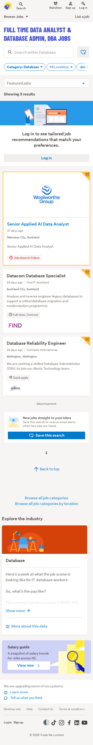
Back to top (49, 468)
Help (29, 709)
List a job (82, 16)
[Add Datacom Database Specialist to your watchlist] (85, 274)
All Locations (60, 67)
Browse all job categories (46, 497)
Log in (83, 8)
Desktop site (12, 709)
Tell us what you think (26, 698)
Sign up (70, 8)
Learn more (19, 692)
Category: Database (23, 67)
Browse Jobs (14, 16)
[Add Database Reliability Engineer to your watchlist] (85, 341)
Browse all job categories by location (46, 503)
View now (26, 665)
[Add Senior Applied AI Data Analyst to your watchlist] (85, 176)
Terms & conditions (72, 709)
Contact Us (45, 709)
